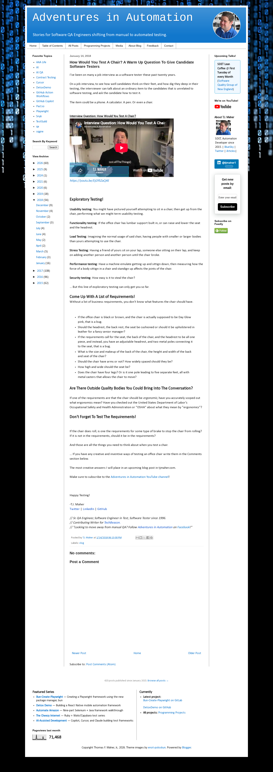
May (39, 240)
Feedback (153, 45)
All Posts (73, 45)
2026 (40, 163)
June (39, 234)
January (41, 263)
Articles (230, 151)
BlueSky (229, 147)
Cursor (40, 82)
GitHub (102, 509)
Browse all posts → (158, 680)
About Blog (135, 45)
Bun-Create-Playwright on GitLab (162, 700)
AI (37, 67)
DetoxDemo (43, 87)
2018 (40, 200)
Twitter (75, 509)
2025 (40, 169)
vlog (81, 543)
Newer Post (79, 653)
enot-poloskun (157, 747)
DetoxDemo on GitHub (157, 707)
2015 (40, 283)
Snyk (39, 116)
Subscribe (227, 206)
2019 (40, 194)
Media (119, 45)
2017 (40, 270)
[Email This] (137, 537)
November (42, 211)
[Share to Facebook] (148, 537)
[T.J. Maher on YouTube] (222, 107)
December (42, 205)
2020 (40, 187)
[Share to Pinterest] (151, 537)
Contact (168, 45)
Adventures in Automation (112, 18)
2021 (40, 181)
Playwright (42, 111)
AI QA (39, 72)
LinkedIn (88, 509)
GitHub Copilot (45, 101)
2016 (40, 277)
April (39, 245)
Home (33, 45)
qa (37, 126)
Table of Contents (52, 45)
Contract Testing (46, 77)
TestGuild (41, 121)
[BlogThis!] (141, 537)
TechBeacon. (112, 522)
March (40, 251)
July (38, 228)
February (41, 257)
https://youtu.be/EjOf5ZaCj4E (89, 180)
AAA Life (41, 62)
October (41, 216)
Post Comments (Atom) (101, 664)
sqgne (39, 131)
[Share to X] (144, 537)
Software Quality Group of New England (227, 85)
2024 (40, 175)
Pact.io (40, 106)
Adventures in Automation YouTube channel (139, 477)
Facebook (183, 527)
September (43, 222)
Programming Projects (97, 45)
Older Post (194, 653)
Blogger (186, 747)
